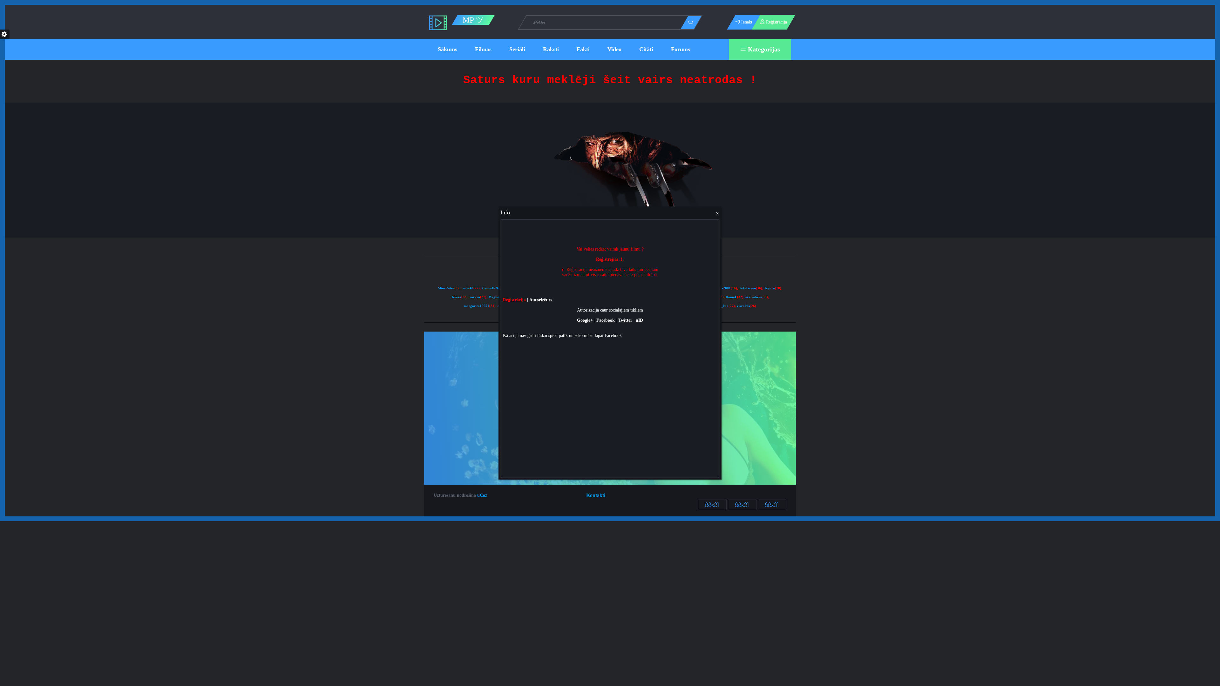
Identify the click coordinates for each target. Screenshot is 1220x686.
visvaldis (743, 306)
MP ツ (473, 20)
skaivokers (753, 297)
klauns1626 (490, 288)
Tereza (456, 297)
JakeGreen (747, 288)
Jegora (769, 288)
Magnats (495, 297)
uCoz (482, 495)
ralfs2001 (723, 288)
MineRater (446, 288)
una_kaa (722, 306)
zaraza (475, 297)
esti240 (468, 288)
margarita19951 (476, 306)
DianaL (731, 297)
